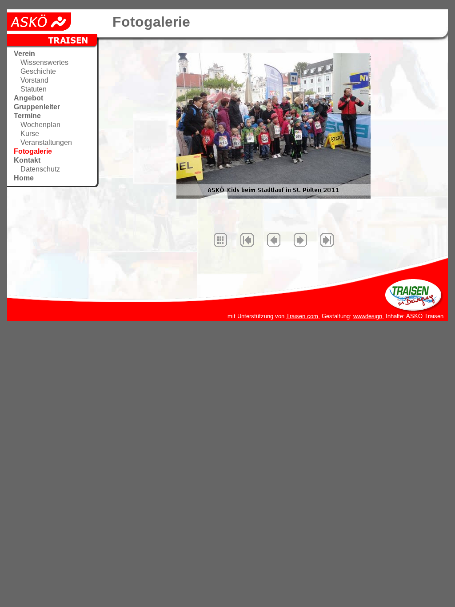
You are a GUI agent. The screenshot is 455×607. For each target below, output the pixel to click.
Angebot (28, 98)
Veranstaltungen (46, 142)
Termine (27, 116)
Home (24, 178)
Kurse (29, 133)
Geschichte (38, 71)
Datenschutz (40, 169)
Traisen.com (302, 316)
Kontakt (27, 160)
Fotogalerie (33, 151)
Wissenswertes (44, 62)
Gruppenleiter (37, 107)
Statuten (33, 89)
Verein (24, 53)
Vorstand (34, 80)
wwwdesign (367, 316)
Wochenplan (40, 124)
